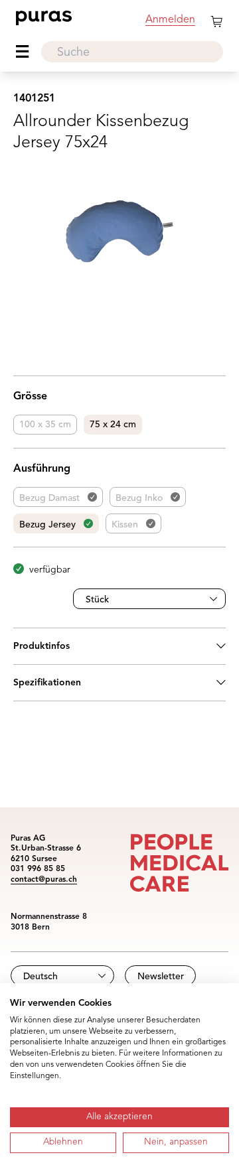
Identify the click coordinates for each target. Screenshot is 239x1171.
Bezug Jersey (47, 524)
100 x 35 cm (45, 424)
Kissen (125, 524)
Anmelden (170, 20)
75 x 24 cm (113, 424)
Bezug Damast (49, 498)
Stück (97, 599)
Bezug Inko (139, 498)
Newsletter (160, 976)
